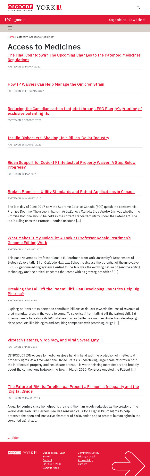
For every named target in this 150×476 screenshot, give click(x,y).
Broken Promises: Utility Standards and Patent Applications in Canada (71, 191)
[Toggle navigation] (10, 28)
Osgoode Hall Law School (127, 20)
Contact (47, 460)
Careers (82, 464)
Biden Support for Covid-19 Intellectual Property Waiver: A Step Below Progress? (72, 165)
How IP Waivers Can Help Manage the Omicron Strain (56, 84)
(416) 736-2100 (52, 464)
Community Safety (88, 452)
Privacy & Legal (86, 456)
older (13, 438)
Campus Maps (51, 468)
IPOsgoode (15, 19)
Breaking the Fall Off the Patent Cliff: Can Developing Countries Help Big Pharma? (73, 291)
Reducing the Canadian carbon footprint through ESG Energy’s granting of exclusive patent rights (75, 111)
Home (11, 37)
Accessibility (85, 460)
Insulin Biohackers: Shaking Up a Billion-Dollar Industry (58, 137)
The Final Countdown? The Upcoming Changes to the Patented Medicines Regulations (74, 57)
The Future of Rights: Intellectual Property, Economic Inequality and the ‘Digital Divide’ (73, 389)
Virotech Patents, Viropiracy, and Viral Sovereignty (53, 340)
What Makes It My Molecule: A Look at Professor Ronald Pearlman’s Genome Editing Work (69, 240)
